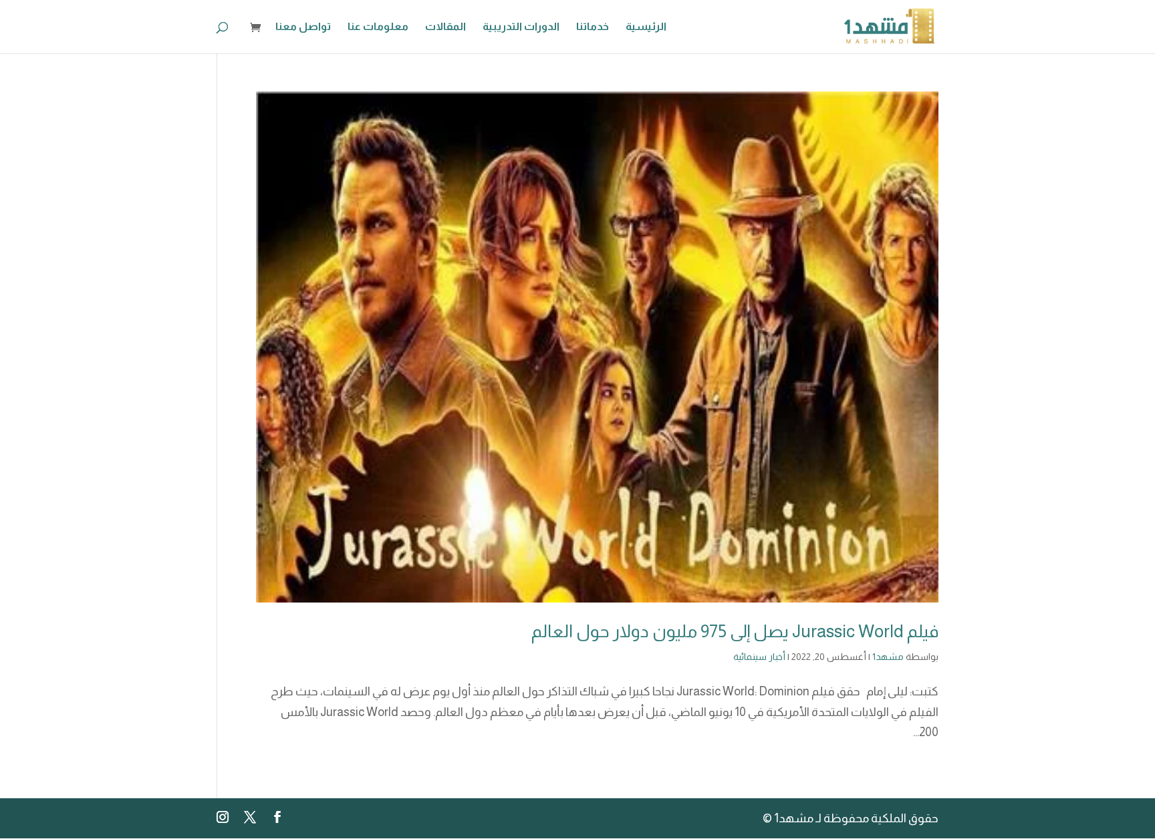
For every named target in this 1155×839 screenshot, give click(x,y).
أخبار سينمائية (759, 656)
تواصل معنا (303, 27)
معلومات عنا (378, 27)
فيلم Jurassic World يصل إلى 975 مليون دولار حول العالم (734, 631)
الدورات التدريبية (521, 27)
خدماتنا (592, 27)
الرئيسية (646, 27)
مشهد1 (888, 656)
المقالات (445, 27)
